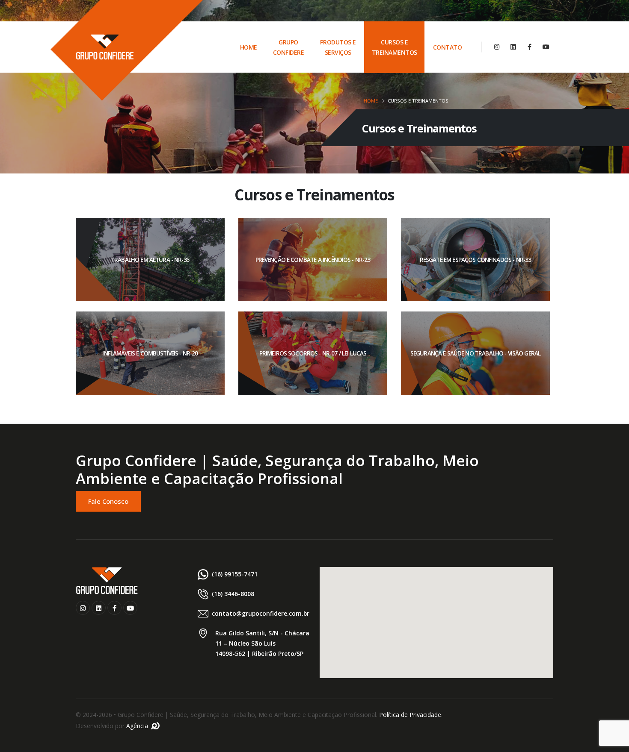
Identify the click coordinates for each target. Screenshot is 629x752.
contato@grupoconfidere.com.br (260, 613)
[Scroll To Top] (614, 742)
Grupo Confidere (288, 47)
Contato (447, 47)
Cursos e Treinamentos (394, 47)
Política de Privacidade (410, 715)
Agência (138, 726)
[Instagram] (497, 47)
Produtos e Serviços (338, 47)
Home (248, 47)
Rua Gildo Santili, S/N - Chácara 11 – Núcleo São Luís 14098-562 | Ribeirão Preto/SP (262, 643)
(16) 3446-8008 (233, 594)
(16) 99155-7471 (235, 574)
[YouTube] (546, 47)
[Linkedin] (513, 47)
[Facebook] (529, 47)
